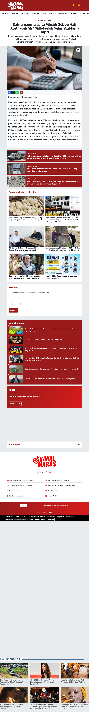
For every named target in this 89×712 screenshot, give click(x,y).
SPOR (44, 14)
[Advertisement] (44, 425)
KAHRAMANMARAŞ (10, 14)
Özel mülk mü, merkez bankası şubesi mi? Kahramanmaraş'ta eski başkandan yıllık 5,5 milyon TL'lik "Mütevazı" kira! (62, 220)
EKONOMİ (35, 14)
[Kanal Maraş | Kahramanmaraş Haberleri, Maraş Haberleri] (15, 5)
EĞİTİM (81, 14)
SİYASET (52, 14)
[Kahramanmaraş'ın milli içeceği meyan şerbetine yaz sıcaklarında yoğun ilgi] (26, 264)
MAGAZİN (62, 14)
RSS (24, 505)
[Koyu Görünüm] (73, 5)
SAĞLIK (73, 14)
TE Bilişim (50, 512)
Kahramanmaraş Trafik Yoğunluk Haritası (62, 485)
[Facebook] (38, 472)
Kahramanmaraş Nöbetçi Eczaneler (22, 480)
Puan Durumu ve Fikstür (17, 491)
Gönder (13, 310)
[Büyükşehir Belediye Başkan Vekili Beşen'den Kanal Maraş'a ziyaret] (26, 236)
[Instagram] (46, 472)
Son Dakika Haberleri (16, 496)
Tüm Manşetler (53, 491)
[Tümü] (79, 390)
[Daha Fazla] (21, 92)
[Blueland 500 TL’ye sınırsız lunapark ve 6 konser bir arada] (62, 264)
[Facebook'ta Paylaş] (9, 92)
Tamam (51, 520)
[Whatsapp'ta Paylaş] (17, 92)
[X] (42, 472)
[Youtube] (50, 472)
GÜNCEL (24, 14)
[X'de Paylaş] (13, 92)
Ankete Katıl (15, 404)
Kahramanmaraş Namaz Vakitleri (21, 485)
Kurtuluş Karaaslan (15, 97)
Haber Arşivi (52, 496)
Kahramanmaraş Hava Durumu (58, 480)
